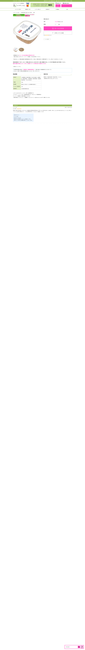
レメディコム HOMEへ (16, 12)
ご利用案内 (57, 9)
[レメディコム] (19, 5)
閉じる (82, 647)
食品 (34, 12)
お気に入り (59, 3)
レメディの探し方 (38, 9)
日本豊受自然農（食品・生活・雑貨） (26, 12)
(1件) (50, 35)
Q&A (67, 9)
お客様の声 (47, 9)
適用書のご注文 (27, 9)
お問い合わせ (66, 3)
